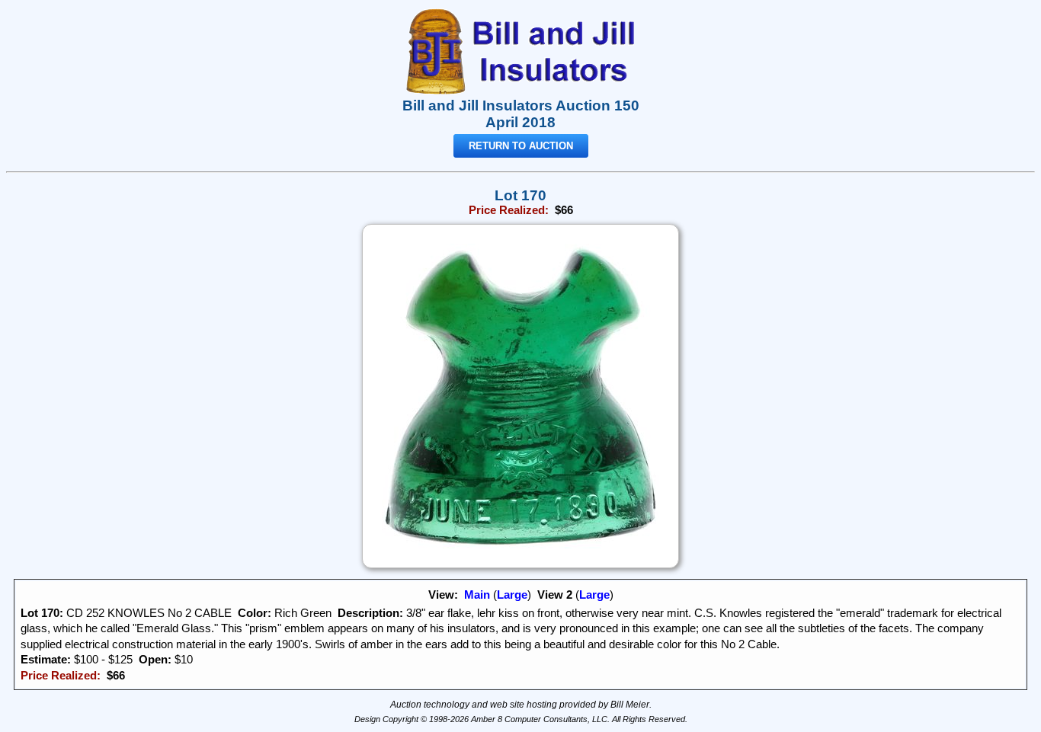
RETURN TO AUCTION (521, 146)
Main (477, 595)
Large (512, 595)
